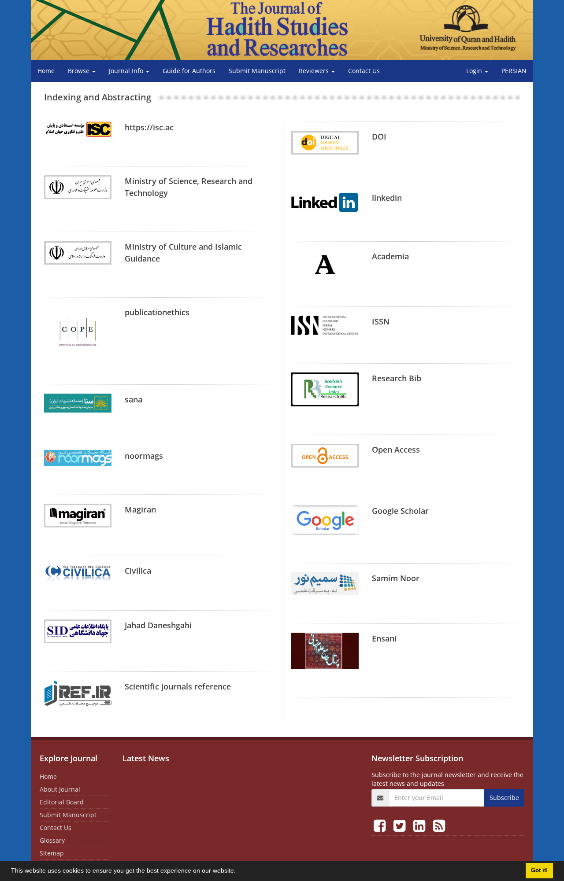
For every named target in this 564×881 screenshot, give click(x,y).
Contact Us (364, 70)
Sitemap (52, 853)
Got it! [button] (539, 870)
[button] (238, 871)
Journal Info (127, 70)
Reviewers (314, 70)
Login (475, 70)
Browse (79, 70)
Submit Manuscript (257, 70)
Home (46, 70)
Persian (514, 70)
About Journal (60, 789)
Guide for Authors (189, 70)
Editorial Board (62, 802)
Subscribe (504, 797)
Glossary (52, 840)
